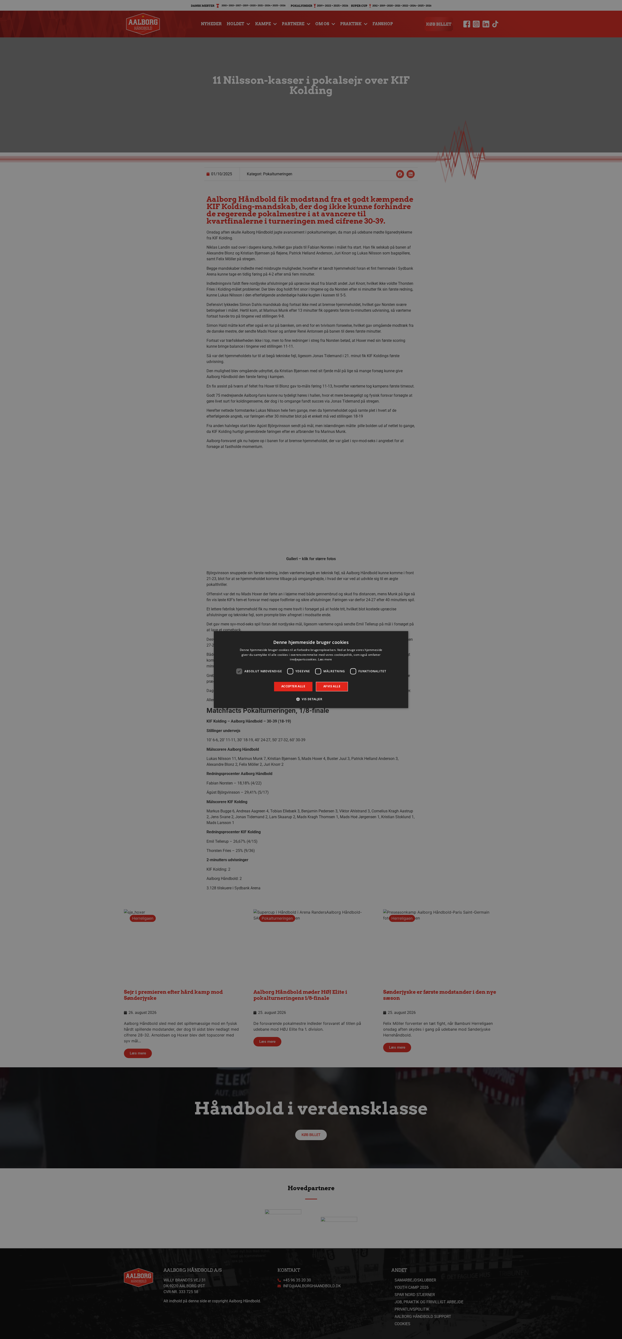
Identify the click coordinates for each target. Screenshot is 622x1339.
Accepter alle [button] (293, 686)
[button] (311, 699)
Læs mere (325, 659)
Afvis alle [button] (331, 686)
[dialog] (311, 669)
